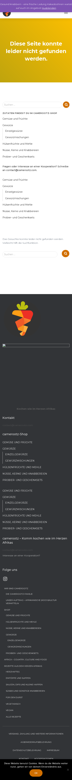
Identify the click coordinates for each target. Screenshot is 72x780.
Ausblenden (49, 8)
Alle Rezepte (13, 716)
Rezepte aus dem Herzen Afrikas (23, 666)
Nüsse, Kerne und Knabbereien (21, 150)
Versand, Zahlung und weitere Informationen (36, 733)
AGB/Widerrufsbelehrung (36, 742)
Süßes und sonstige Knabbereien (25, 691)
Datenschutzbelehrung (27, 750)
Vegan (9, 710)
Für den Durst (14, 697)
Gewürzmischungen (17, 137)
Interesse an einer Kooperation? (21, 555)
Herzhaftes (12, 671)
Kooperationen (43, 758)
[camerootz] (8, 12)
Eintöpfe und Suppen (18, 678)
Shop (7, 610)
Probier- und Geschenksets (18, 156)
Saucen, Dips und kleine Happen (24, 684)
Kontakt (24, 758)
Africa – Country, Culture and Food (25, 659)
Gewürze (8, 125)
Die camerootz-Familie (19, 594)
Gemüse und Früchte (15, 118)
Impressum (53, 750)
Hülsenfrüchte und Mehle (17, 143)
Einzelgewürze (14, 130)
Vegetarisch (13, 704)
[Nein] (67, 769)
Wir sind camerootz (16, 588)
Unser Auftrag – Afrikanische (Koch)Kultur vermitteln (31, 602)
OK (36, 773)
